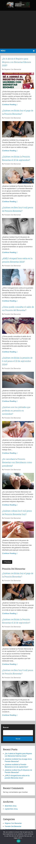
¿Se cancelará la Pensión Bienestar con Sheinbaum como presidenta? (17, 462)
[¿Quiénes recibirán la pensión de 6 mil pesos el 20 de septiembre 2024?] (18, 380)
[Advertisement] (18, 30)
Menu (3, 51)
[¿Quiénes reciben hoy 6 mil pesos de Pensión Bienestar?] (18, 226)
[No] (33, 837)
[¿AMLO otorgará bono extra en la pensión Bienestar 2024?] (18, 277)
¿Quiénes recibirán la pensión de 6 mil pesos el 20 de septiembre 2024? (17, 361)
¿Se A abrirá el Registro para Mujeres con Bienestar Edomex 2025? (16, 62)
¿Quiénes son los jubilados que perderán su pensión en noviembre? (16, 410)
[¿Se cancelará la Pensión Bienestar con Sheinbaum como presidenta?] (18, 481)
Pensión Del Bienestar (12, 118)
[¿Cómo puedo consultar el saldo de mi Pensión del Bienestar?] (18, 325)
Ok (18, 841)
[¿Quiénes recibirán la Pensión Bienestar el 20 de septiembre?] (18, 175)
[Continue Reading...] (9, 104)
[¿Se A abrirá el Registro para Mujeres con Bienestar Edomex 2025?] (18, 81)
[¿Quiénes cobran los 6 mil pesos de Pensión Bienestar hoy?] (18, 529)
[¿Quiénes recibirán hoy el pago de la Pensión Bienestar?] (18, 129)
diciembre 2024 (10, 806)
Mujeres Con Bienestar (12, 69)
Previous (7, 562)
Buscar (6, 727)
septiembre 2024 (11, 809)
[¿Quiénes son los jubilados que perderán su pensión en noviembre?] (18, 429)
